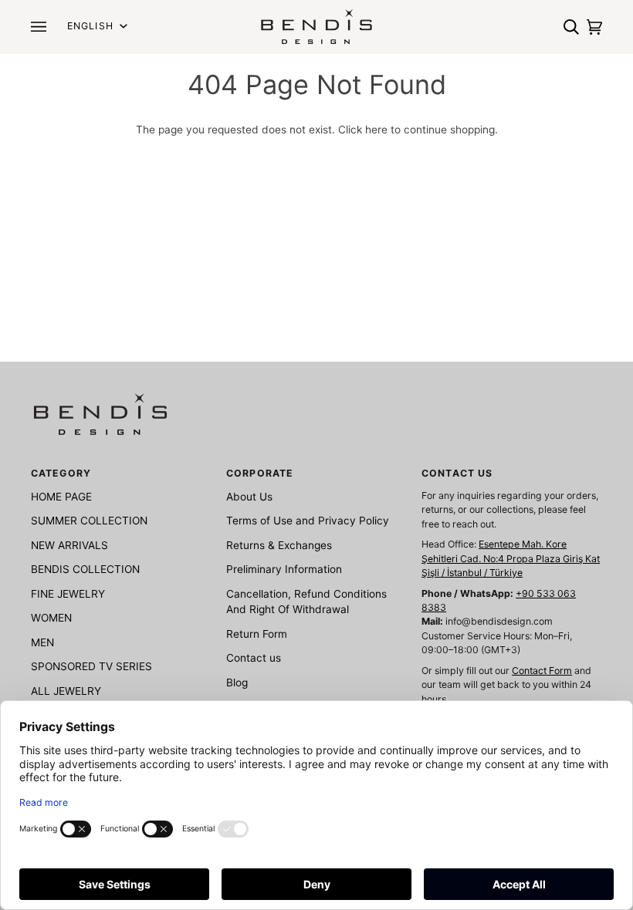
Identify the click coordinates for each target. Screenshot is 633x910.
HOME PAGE (61, 496)
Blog (237, 682)
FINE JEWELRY (68, 594)
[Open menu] (42, 26)
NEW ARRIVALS (69, 545)
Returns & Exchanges (279, 545)
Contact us (253, 658)
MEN (42, 642)
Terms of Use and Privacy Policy (307, 520)
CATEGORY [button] (61, 473)
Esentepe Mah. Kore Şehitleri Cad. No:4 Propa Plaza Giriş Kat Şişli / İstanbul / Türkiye (510, 558)
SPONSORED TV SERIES (91, 666)
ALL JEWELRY (66, 691)
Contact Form (542, 670)
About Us (249, 496)
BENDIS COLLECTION (85, 569)
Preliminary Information (284, 569)
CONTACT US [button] (457, 473)
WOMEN (51, 618)
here (376, 129)
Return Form (256, 634)
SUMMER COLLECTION (89, 520)
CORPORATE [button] (259, 473)
